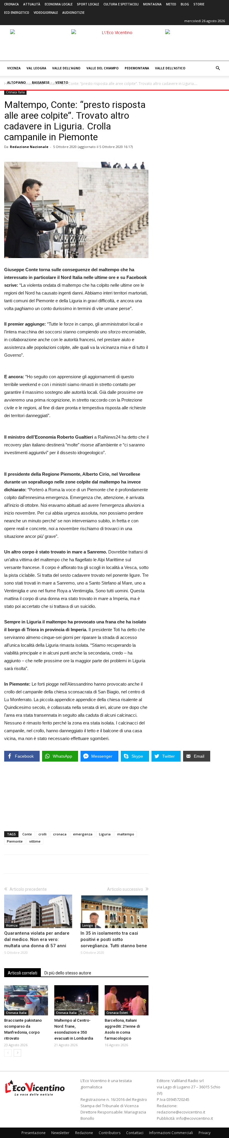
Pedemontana (137, 68)
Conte (27, 834)
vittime (35, 841)
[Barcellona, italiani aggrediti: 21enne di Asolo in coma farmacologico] (126, 1000)
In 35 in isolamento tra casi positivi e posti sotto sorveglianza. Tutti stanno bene (114, 939)
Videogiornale (46, 12)
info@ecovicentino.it (194, 1118)
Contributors (109, 1132)
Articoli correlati (22, 973)
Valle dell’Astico (170, 68)
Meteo (171, 4)
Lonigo (87, 925)
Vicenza (14, 68)
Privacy (205, 1132)
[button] (218, 68)
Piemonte (15, 841)
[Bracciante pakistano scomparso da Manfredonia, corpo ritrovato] (26, 1000)
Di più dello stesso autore (67, 973)
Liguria (105, 834)
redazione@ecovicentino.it (181, 1112)
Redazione (84, 1132)
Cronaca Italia (15, 92)
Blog (185, 4)
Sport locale (88, 4)
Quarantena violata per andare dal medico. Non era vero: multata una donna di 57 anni (36, 939)
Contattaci (134, 1132)
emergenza (82, 834)
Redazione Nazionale (29, 146)
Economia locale (58, 4)
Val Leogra (36, 68)
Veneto (61, 82)
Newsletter (60, 1132)
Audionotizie (73, 12)
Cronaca (11, 4)
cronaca (59, 834)
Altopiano (16, 82)
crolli (42, 834)
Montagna (152, 4)
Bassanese (40, 82)
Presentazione (33, 1132)
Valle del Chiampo (102, 68)
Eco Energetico (16, 12)
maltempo (125, 834)
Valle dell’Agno (66, 68)
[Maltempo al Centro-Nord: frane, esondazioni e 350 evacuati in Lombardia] (76, 1000)
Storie (199, 4)
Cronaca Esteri (117, 1013)
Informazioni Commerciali (171, 1132)
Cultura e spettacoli (121, 4)
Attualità (31, 4)
